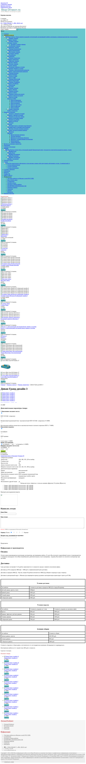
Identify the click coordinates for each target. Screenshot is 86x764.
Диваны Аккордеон (23, 384)
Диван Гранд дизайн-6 (10, 689)
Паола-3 (3, 337)
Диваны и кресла (11, 384)
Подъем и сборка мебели (14, 184)
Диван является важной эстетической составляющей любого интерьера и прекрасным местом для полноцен (46, 37)
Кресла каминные (16, 100)
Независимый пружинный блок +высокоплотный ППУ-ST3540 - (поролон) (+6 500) (25, 420)
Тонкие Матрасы (15, 142)
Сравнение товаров (6, 4)
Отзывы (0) (21, 456)
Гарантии (10, 189)
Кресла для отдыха (16, 104)
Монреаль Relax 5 (6, 205)
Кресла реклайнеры (16, 101)
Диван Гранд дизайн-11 (10, 658)
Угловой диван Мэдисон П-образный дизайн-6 (14, 295)
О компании (10, 181)
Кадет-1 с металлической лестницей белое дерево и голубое (18, 328)
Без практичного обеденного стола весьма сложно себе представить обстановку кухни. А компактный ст (39, 163)
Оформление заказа (6, 7)
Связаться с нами (9, 762)
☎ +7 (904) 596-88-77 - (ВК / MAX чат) (15, 747)
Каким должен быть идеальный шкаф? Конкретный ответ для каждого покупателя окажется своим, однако (41, 150)
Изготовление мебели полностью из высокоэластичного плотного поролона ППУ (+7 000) (27, 425)
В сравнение (4, 454)
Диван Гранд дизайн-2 (10, 708)
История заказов (8, 725)
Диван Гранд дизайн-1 (10, 714)
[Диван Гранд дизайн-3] (8, 393)
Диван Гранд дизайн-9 (10, 670)
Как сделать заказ (12, 180)
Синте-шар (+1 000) (7, 441)
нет (13, 444)
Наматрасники (15, 141)
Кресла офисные (15, 106)
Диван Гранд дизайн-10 (11, 664)
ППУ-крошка (4, 436)
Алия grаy (3, 250)
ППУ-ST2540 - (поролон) (8, 416)
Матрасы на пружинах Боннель (20, 137)
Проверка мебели (12, 187)
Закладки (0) (4, 3)
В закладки (4, 453)
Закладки (6, 727)
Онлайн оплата (11, 183)
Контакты (10, 192)
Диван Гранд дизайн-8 (10, 676)
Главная (3, 384)
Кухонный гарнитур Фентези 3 (9, 319)
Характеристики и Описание (9, 456)
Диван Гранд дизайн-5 (10, 695)
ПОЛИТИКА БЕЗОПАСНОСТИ (16, 186)
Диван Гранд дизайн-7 (10, 683)
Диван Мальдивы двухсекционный (11, 352)
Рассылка (6, 728)
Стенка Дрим (4, 305)
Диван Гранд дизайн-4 (10, 702)
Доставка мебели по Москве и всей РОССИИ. (20, 178)
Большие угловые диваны (18, 44)
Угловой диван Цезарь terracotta (10, 265)
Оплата (9, 190)
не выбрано (4, 431)
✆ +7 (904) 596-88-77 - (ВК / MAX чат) (12, 23)
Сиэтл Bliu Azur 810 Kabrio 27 (9, 377)
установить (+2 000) (22, 444)
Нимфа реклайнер (6, 220)
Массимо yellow (5, 280)
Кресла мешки (15, 107)
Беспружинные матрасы (18, 134)
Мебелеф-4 (4, 236)
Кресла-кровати (15, 103)
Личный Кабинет (9, 724)
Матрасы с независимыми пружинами (22, 139)
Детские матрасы (16, 136)
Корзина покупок (6, 6)
